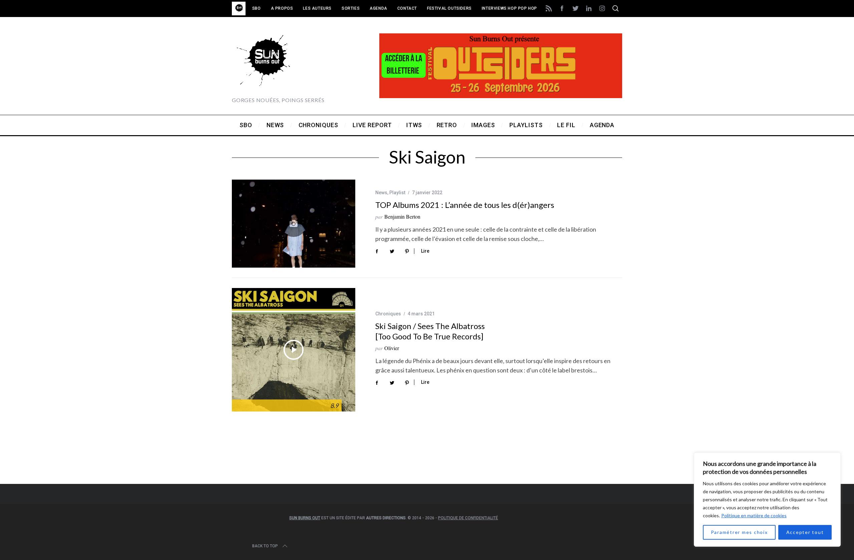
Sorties (351, 8)
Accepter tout (805, 532)
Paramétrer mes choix (739, 532)
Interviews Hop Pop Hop (509, 8)
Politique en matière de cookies (754, 515)
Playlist (397, 192)
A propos (282, 8)
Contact (407, 8)
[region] (767, 500)
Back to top (265, 546)
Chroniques (388, 313)
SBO (256, 8)
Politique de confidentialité (468, 518)
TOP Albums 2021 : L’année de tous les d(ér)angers (464, 205)
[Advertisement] (427, 457)
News (381, 192)
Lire (425, 251)
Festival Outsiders (449, 8)
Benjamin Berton (402, 216)
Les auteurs (317, 8)
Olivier (391, 347)
